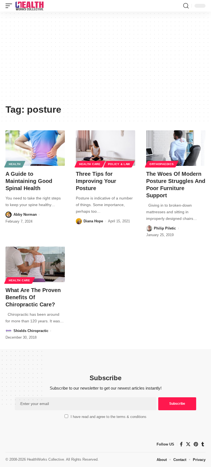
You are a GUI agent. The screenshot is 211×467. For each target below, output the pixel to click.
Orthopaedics (161, 164)
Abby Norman (25, 214)
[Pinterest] (195, 444)
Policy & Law (119, 164)
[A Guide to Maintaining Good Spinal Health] (35, 148)
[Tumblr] (203, 444)
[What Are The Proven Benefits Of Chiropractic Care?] (35, 264)
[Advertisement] (105, 59)
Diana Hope (93, 221)
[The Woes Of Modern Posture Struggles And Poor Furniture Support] (176, 148)
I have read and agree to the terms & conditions (108, 417)
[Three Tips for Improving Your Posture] (105, 148)
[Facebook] (181, 444)
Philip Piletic (165, 228)
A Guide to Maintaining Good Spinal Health (28, 181)
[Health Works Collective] (29, 6)
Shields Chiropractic (30, 331)
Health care (90, 164)
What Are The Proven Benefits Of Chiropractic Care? (33, 297)
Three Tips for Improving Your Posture (96, 181)
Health (15, 164)
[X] (188, 444)
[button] (10, 6)
